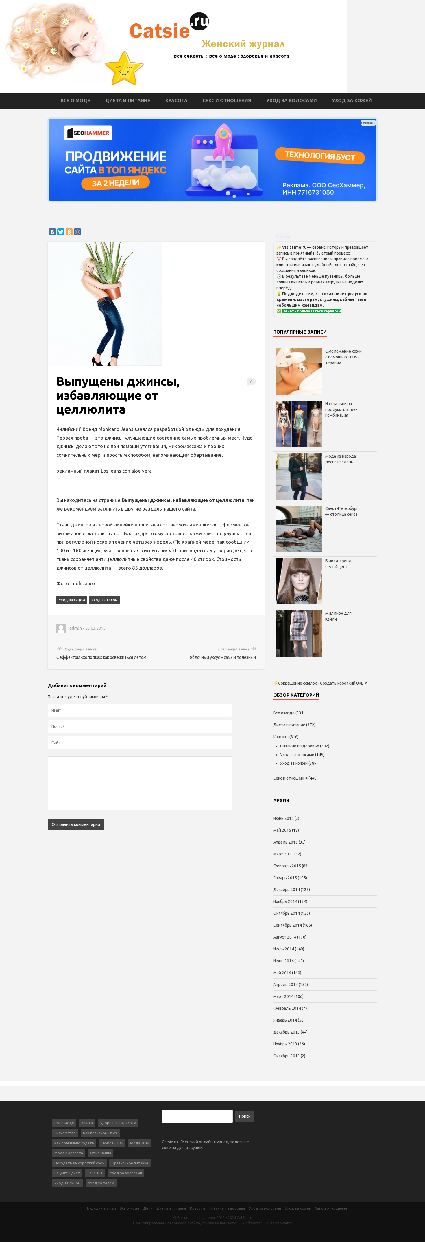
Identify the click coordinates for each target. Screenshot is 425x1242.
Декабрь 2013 (286, 1032)
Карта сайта (281, 1223)
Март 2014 (283, 996)
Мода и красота (68, 1153)
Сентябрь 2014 (287, 925)
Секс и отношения (227, 100)
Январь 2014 (285, 1020)
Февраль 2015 (287, 866)
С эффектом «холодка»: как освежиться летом (101, 657)
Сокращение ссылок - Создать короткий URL (320, 683)
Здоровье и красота (118, 1123)
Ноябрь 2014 (285, 901)
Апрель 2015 (285, 842)
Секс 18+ (95, 1173)
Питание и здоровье (299, 746)
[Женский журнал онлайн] (173, 46)
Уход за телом (104, 600)
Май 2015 (282, 830)
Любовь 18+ (112, 1143)
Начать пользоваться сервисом (311, 311)
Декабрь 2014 (286, 889)
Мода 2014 (139, 1143)
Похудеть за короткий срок (79, 1163)
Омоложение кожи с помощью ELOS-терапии (343, 357)
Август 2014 (284, 937)
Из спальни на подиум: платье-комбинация (341, 409)
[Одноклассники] (69, 231)
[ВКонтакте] (52, 231)
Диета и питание (127, 100)
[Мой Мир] (77, 231)
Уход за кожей (352, 100)
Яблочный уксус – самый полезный (223, 657)
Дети (148, 1208)
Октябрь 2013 (286, 1055)
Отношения (100, 1153)
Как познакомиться (100, 1133)
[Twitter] (60, 231)
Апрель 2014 (285, 984)
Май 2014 (282, 972)
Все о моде (75, 100)
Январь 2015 (285, 877)
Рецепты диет (67, 1173)
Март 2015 (283, 854)
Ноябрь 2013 (285, 1044)
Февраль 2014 (287, 1008)
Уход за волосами (291, 100)
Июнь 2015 (283, 818)
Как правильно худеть (74, 1143)
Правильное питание (130, 1163)
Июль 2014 (283, 949)
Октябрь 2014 (286, 913)
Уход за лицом (72, 600)
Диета (87, 1123)
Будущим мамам (101, 1208)
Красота (176, 100)
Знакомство (65, 1133)
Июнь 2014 (283, 961)
